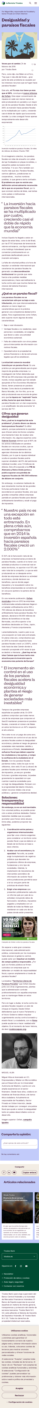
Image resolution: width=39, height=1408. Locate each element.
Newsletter (8, 1274)
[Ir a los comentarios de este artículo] (32, 70)
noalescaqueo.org (17, 1029)
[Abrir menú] (35, 3)
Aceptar (19, 1388)
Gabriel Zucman (9, 441)
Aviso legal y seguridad (13, 1282)
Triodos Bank (9, 1251)
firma (34, 1020)
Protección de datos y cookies (16, 1278)
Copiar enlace (29, 1172)
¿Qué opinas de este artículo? (15, 1143)
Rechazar (19, 1395)
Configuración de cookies (20, 1402)
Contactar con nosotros (14, 1286)
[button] (36, 1218)
